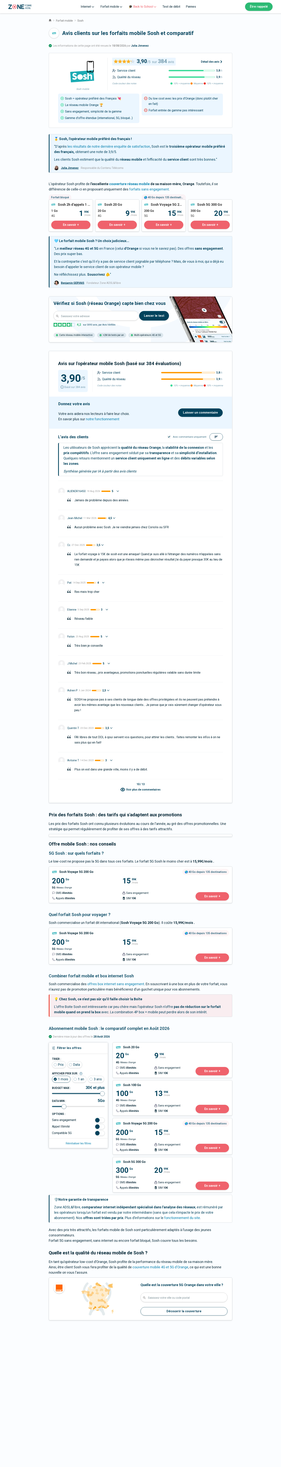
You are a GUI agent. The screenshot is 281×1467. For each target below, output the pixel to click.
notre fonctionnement (102, 419)
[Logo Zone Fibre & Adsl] (20, 7)
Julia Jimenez (140, 45)
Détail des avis (210, 61)
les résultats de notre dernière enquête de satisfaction (108, 146)
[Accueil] (50, 20)
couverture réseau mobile (129, 184)
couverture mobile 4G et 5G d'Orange (160, 1267)
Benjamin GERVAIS (72, 282)
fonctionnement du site (182, 1218)
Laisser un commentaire (200, 412)
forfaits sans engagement (149, 189)
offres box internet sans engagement (115, 984)
